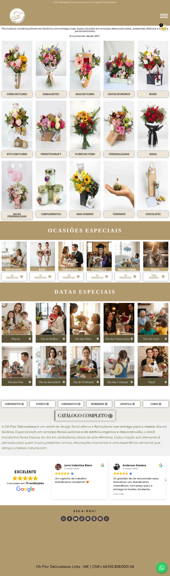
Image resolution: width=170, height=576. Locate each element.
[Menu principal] (164, 15)
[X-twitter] (94, 518)
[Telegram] (100, 518)
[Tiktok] (82, 518)
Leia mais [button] (118, 494)
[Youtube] (75, 518)
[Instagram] (63, 518)
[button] (165, 480)
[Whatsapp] (106, 518)
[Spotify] (88, 518)
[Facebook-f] (69, 518)
